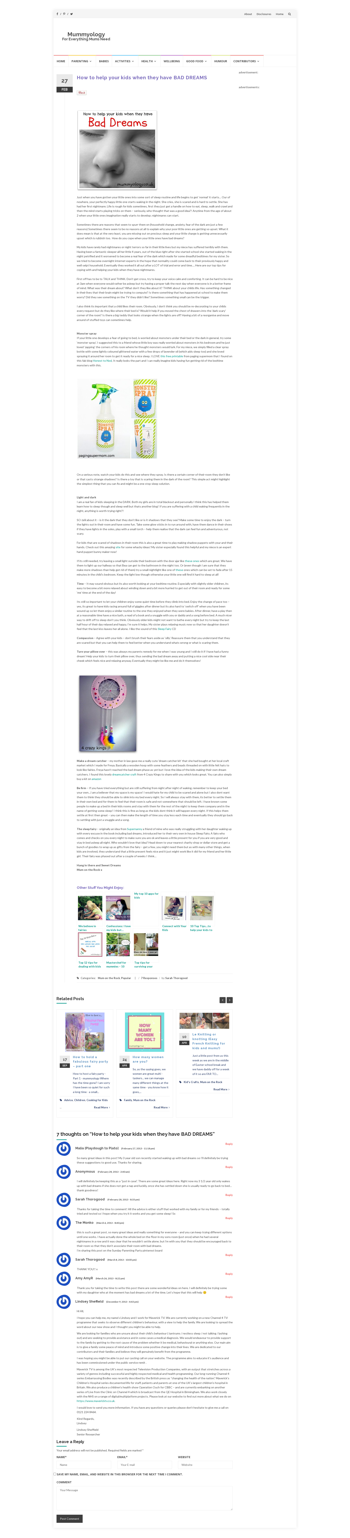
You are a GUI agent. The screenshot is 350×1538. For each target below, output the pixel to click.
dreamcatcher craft (124, 774)
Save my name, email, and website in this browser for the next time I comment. (120, 1474)
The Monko (84, 1223)
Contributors (244, 61)
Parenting (79, 61)
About (248, 14)
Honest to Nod (102, 360)
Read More (101, 1107)
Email (122, 1457)
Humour (220, 61)
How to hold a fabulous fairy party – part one (90, 1061)
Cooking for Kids (97, 1100)
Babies (104, 61)
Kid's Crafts (191, 1082)
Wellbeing (172, 61)
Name (62, 1457)
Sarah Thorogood (176, 978)
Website (184, 1457)
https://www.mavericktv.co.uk (96, 1401)
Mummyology (86, 34)
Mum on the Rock (109, 978)
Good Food (194, 61)
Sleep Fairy (164, 629)
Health (147, 61)
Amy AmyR (84, 1278)
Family (128, 1100)
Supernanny (134, 829)
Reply (229, 1143)
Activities (122, 61)
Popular (126, 978)
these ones (192, 561)
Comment (64, 1482)
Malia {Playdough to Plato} (96, 1148)
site (118, 547)
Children (79, 1100)
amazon (96, 779)
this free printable (171, 356)
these (179, 570)
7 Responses (149, 978)
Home (280, 14)
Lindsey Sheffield (89, 1301)
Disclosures (264, 14)
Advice (68, 1100)
